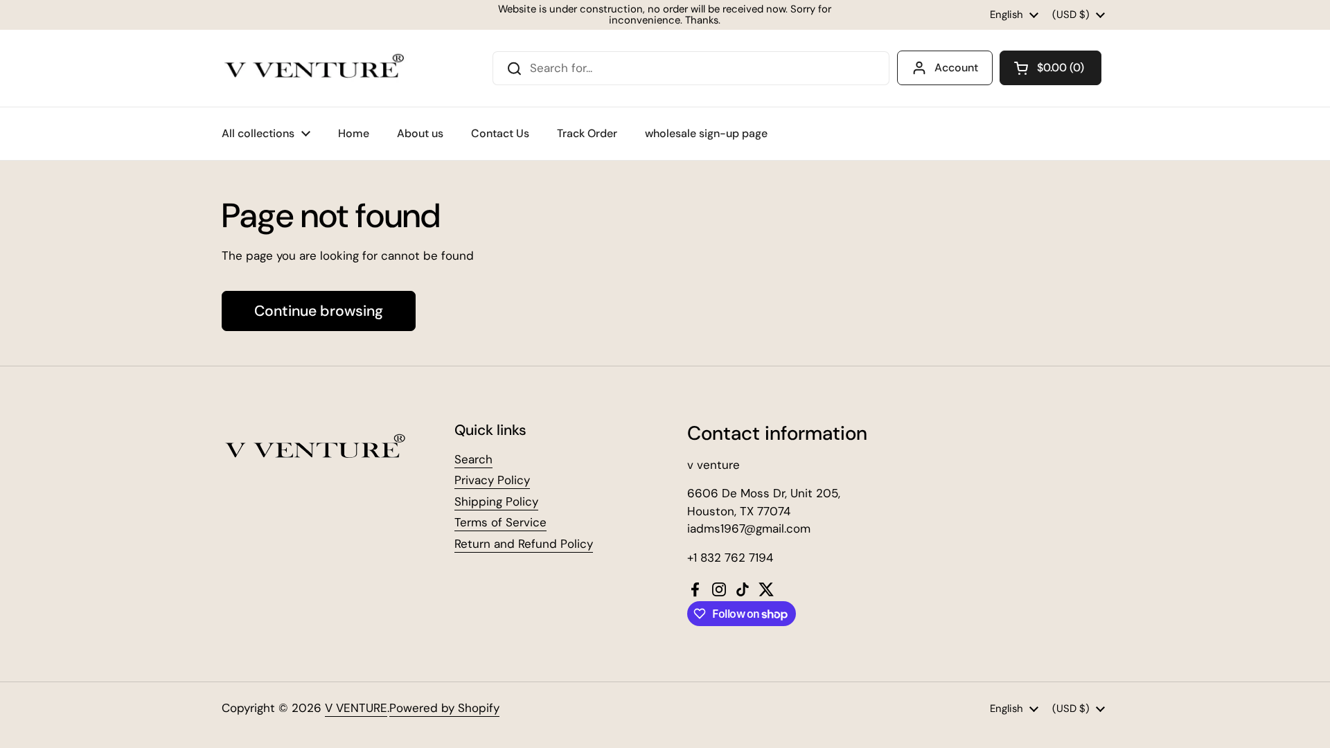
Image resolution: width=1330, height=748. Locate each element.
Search (473, 459)
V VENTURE (356, 707)
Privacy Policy (492, 480)
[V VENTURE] (315, 68)
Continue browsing (318, 311)
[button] (1050, 68)
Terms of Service (500, 522)
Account (956, 67)
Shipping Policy (496, 501)
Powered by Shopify (444, 707)
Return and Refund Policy (523, 543)
